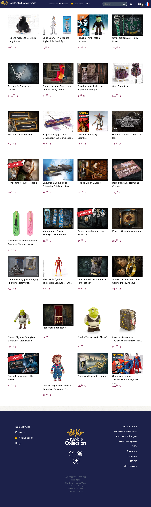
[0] (140, 3)
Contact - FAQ (129, 426)
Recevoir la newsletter (125, 431)
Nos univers (54, 3)
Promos (65, 4)
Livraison (132, 456)
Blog (88, 4)
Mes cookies (130, 466)
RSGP (133, 461)
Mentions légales (128, 441)
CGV (134, 446)
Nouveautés (78, 4)
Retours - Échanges (126, 436)
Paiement (132, 451)
